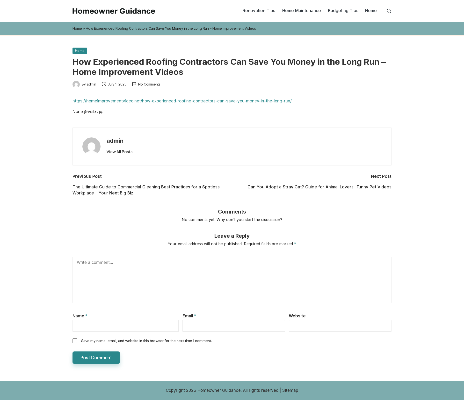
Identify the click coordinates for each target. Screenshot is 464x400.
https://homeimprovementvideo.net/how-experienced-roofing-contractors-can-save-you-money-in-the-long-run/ (182, 101)
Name (79, 316)
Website (297, 316)
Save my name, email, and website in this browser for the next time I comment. (146, 340)
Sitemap (290, 390)
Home (77, 28)
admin (115, 140)
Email (189, 316)
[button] (119, 152)
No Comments (149, 84)
